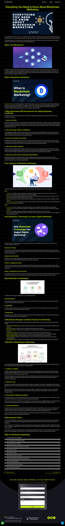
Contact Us (58, 2)
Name (21, 486)
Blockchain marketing (9, 103)
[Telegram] (51, 517)
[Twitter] (48, 517)
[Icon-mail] (54, 517)
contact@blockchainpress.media (39, 482)
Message (22, 499)
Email (21, 490)
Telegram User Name (25, 494)
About (51, 2)
